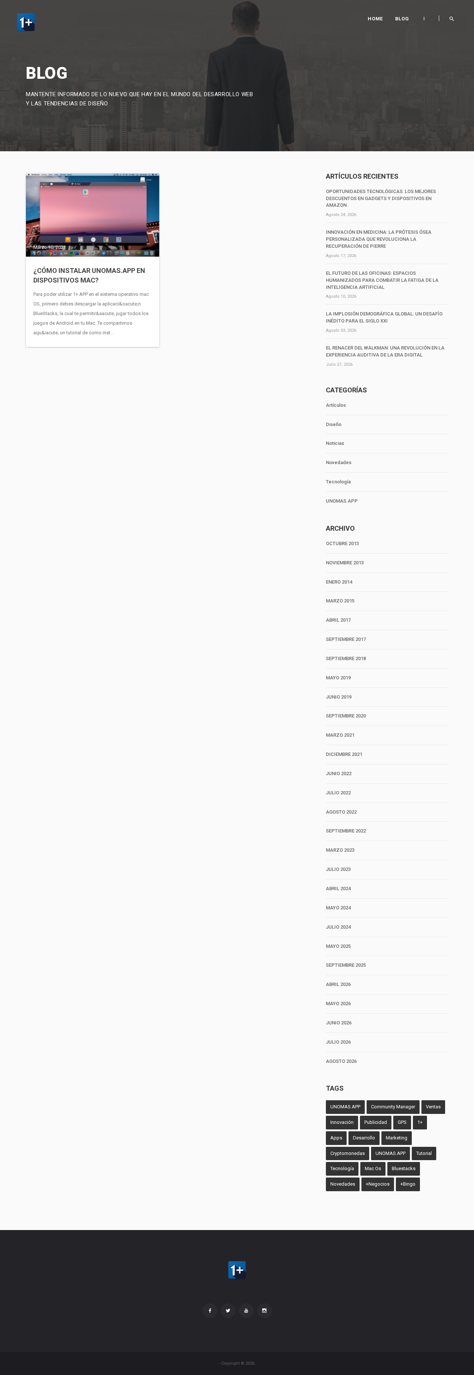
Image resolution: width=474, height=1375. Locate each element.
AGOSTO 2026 (341, 1061)
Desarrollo (364, 1138)
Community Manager (393, 1106)
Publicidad (375, 1122)
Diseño (333, 424)
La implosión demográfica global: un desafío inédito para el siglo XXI (384, 317)
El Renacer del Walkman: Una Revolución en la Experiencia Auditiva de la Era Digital (385, 351)
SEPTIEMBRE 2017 (346, 639)
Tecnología (338, 481)
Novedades (338, 462)
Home (375, 18)
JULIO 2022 (338, 792)
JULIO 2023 (338, 869)
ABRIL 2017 (338, 620)
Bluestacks (403, 1168)
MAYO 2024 (338, 908)
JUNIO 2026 (338, 1023)
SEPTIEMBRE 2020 (346, 716)
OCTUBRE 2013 (342, 543)
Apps (336, 1138)
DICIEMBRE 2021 (344, 754)
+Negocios (378, 1184)
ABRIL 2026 (338, 984)
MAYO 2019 (338, 677)
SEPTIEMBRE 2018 (346, 658)
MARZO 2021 (340, 735)
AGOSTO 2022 (341, 812)
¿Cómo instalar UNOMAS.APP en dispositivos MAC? (89, 275)
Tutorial (424, 1153)
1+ (420, 1122)
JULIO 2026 (338, 1042)
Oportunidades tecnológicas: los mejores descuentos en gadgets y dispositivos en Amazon (381, 198)
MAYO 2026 (338, 1003)
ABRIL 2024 (338, 888)
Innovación (342, 1122)
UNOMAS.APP (342, 501)
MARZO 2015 (340, 601)
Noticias (335, 443)
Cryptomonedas (347, 1153)
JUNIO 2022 (338, 773)
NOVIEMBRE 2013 (345, 562)
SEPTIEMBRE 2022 (346, 831)
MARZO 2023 (340, 850)
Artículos (336, 405)
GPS (402, 1122)
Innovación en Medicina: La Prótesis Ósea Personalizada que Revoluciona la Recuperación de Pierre (378, 239)
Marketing (396, 1138)
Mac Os (373, 1168)
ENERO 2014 (339, 582)
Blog (402, 18)
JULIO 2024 (338, 927)
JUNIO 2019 (338, 697)
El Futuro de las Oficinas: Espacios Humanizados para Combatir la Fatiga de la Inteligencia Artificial (382, 280)
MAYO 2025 (338, 946)
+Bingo (407, 1184)
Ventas (433, 1106)
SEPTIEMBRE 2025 (346, 965)
